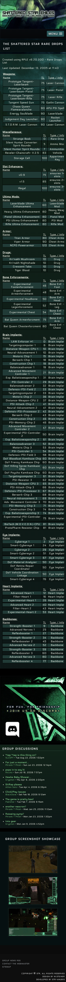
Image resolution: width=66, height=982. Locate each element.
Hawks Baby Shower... (18, 777)
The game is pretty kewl (19, 799)
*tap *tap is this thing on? (20, 755)
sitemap (6, 966)
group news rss (11, 960)
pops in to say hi (15, 769)
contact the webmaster (16, 963)
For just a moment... (17, 762)
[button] (55, 34)
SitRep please (13, 784)
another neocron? (15, 806)
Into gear (10, 821)
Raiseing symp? (14, 814)
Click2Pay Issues (15, 791)
